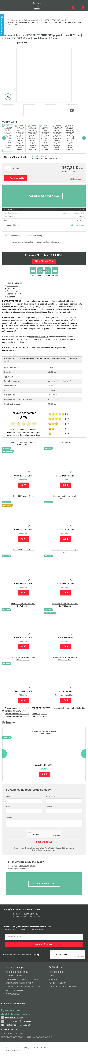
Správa (9, 818)
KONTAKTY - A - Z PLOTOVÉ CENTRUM (23, 987)
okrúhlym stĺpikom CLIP (38, 337)
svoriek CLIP (17, 339)
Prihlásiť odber (43, 945)
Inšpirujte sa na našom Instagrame (19, 1021)
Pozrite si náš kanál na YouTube (18, 1025)
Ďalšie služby (56, 967)
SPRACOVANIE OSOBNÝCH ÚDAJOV (22, 979)
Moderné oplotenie (39, 714)
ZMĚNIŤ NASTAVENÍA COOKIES (62, 987)
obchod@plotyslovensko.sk (17, 1014)
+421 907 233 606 (12, 1010)
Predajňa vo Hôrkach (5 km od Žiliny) (21, 909)
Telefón (49, 807)
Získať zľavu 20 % (44, 261)
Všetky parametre (77, 225)
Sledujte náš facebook (14, 1018)
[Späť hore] (84, 1052)
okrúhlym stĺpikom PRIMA (64, 339)
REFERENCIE (55, 979)
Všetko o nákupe (15, 967)
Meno (8, 796)
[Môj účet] (79, 5)
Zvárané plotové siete (32, 20)
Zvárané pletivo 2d (39, 716)
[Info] (69, 5)
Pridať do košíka (17, 178)
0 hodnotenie (23, 43)
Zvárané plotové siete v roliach (17, 708)
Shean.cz (17, 1050)
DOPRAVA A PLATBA (15, 976)
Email (8, 807)
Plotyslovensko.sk (14, 20)
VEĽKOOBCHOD (56, 972)
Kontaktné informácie (13, 1003)
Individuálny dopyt (75, 179)
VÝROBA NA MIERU (57, 983)
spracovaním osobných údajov (25, 954)
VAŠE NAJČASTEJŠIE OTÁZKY (19, 983)
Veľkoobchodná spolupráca (44, 196)
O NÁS (51, 976)
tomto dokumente (50, 850)
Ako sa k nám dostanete (44, 884)
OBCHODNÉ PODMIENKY (17, 972)
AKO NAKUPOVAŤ (14, 994)
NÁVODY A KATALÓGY (15, 990)
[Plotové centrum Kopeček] (39, 5)
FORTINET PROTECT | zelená (54, 20)
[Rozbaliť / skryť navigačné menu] (3, 5)
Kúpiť (23, 485)
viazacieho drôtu (17, 342)
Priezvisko (50, 796)
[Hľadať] (8, 5)
